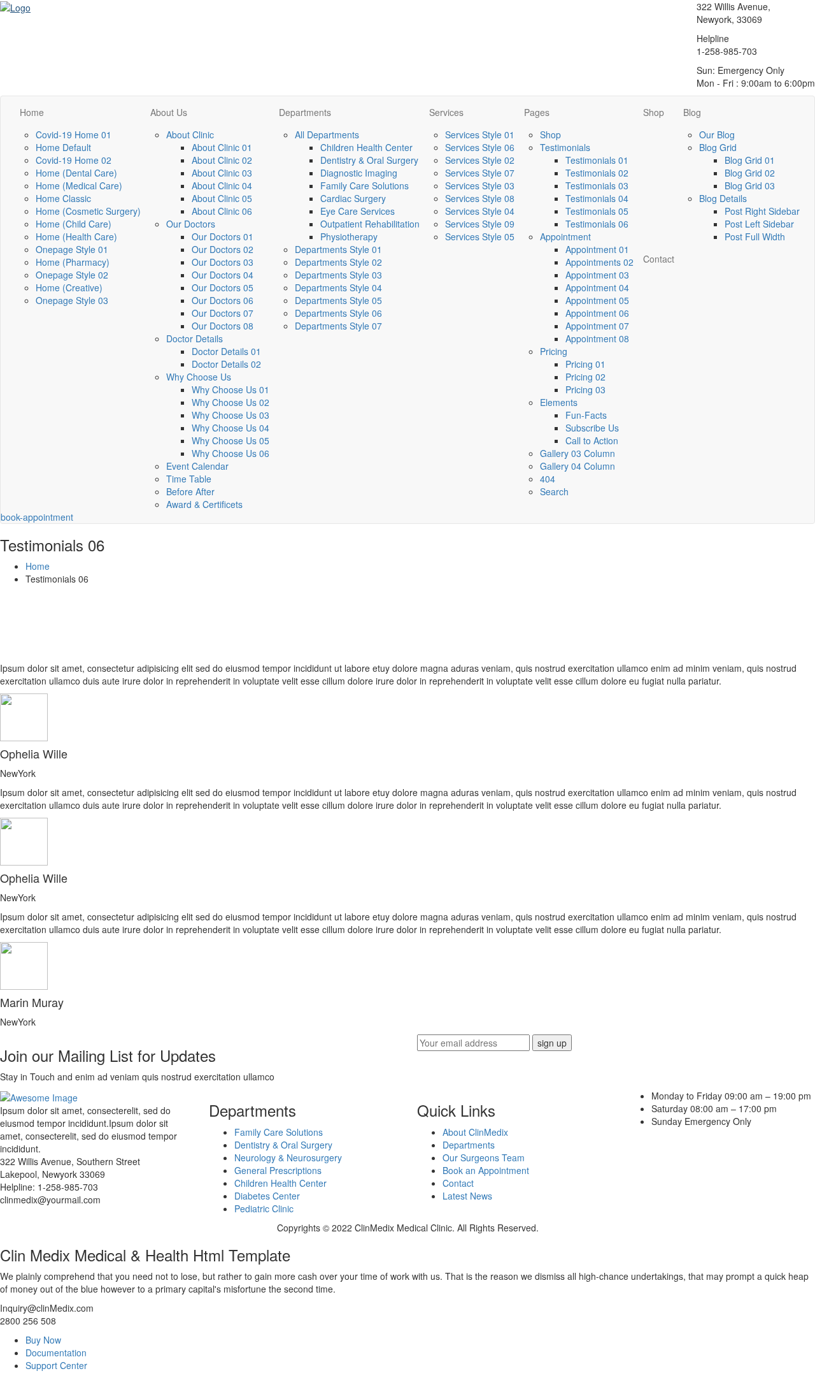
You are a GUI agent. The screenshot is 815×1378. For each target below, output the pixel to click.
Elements (559, 402)
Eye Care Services (357, 211)
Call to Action (591, 440)
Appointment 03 (597, 274)
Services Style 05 (479, 236)
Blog (692, 112)
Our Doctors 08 (222, 325)
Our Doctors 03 (222, 262)
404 (547, 478)
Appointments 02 (599, 262)
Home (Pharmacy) (73, 262)
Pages (536, 112)
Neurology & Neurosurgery (288, 1157)
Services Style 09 (479, 223)
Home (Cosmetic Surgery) (88, 211)
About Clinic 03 (222, 172)
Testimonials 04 (596, 198)
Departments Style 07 (338, 325)
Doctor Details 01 (226, 351)
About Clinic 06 (222, 211)
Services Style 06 (479, 147)
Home (32, 112)
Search (554, 491)
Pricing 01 (585, 364)
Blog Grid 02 (750, 172)
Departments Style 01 (338, 249)
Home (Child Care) (73, 223)
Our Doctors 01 (222, 236)
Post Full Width (755, 236)
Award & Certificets (204, 504)
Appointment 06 (597, 313)
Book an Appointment (486, 1170)
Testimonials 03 (596, 185)
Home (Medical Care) (79, 185)
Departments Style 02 (338, 262)
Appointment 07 (597, 325)
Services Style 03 (479, 185)
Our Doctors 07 (222, 313)
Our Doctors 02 (222, 249)
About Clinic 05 (222, 198)
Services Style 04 (479, 211)
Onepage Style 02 (72, 274)
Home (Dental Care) (76, 172)
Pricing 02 (585, 376)
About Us (168, 112)
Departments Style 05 (338, 300)
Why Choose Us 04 (230, 427)
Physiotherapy (349, 236)
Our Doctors (190, 223)
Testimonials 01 (596, 160)
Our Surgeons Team (484, 1157)
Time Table (188, 478)
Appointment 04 (597, 287)
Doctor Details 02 (226, 364)
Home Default (63, 147)
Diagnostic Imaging (358, 172)
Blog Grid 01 (750, 160)
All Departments (327, 134)
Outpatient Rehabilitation (370, 223)
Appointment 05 (597, 300)
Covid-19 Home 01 (73, 134)
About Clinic (190, 134)
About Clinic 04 (222, 185)
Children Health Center (366, 147)
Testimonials (565, 147)
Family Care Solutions (364, 185)
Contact (658, 258)
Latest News (467, 1195)
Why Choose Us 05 (230, 440)
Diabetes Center (267, 1195)
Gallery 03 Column (577, 453)
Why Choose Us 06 (230, 453)
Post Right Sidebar (762, 211)
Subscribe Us (592, 427)
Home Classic (63, 198)
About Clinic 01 (222, 147)
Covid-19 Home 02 (73, 160)
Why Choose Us (198, 376)
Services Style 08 (479, 198)
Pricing (553, 351)
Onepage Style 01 (72, 249)
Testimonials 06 (596, 223)
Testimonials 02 (596, 172)
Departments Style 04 (338, 287)
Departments (305, 112)
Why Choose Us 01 (230, 389)
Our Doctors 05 (222, 287)
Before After (190, 491)
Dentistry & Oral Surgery (369, 160)
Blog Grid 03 (750, 185)
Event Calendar (197, 466)
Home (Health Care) (76, 236)
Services (446, 112)
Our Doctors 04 (222, 274)
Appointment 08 (597, 338)
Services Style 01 (479, 134)
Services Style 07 (479, 172)
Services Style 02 (479, 160)
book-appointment (37, 517)
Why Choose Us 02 (230, 402)
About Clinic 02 (222, 160)
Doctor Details (194, 338)
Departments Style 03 (338, 274)
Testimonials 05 (596, 211)
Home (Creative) (69, 287)
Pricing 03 (585, 389)
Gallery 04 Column (577, 466)
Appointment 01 (597, 249)
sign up (552, 1042)
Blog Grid (718, 147)
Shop (550, 134)
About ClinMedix (475, 1132)
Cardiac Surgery (353, 198)
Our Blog (717, 134)
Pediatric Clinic (264, 1208)
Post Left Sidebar (759, 223)
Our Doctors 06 (222, 300)
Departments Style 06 (338, 313)
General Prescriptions (278, 1170)
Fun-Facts (586, 415)
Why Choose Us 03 (230, 415)
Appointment (565, 236)
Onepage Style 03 (72, 300)
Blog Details (723, 198)
